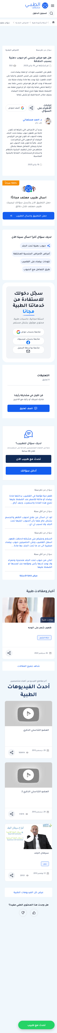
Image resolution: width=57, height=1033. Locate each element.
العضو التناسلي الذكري (36, 730)
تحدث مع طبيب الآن (28, 459)
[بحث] (51, 13)
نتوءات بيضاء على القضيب (36, 261)
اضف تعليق (26, 408)
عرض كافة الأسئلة (29, 575)
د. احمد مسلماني (32, 120)
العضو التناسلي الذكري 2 (35, 791)
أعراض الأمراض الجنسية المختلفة (31, 253)
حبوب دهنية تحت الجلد (34, 245)
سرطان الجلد (41, 853)
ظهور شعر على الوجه (39, 627)
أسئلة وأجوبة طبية (39, 22)
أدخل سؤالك (29, 471)
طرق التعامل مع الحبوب (37, 269)
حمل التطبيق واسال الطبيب (31, 215)
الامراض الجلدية (22, 22)
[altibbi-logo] (37, 5)
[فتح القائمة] (51, 5)
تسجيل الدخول (40, 13)
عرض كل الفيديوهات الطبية (28, 892)
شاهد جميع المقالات (28, 666)
